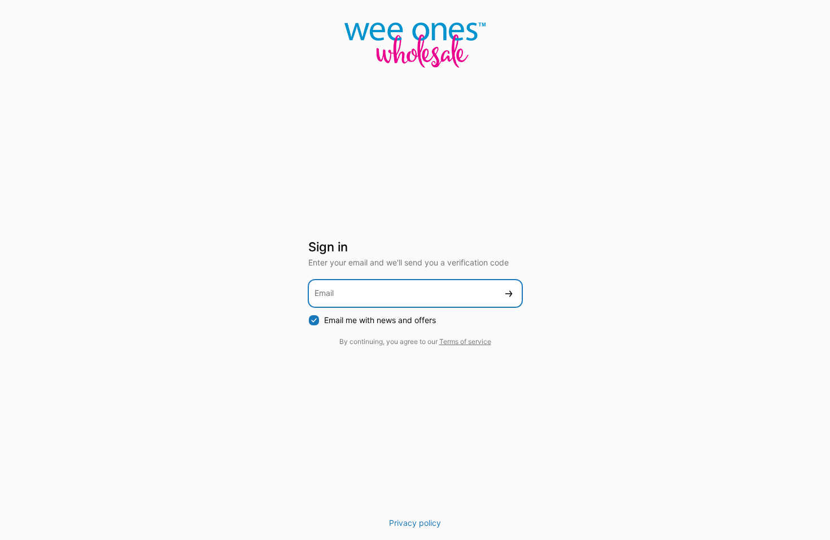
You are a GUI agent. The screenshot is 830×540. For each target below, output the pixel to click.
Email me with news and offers (380, 320)
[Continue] (508, 293)
